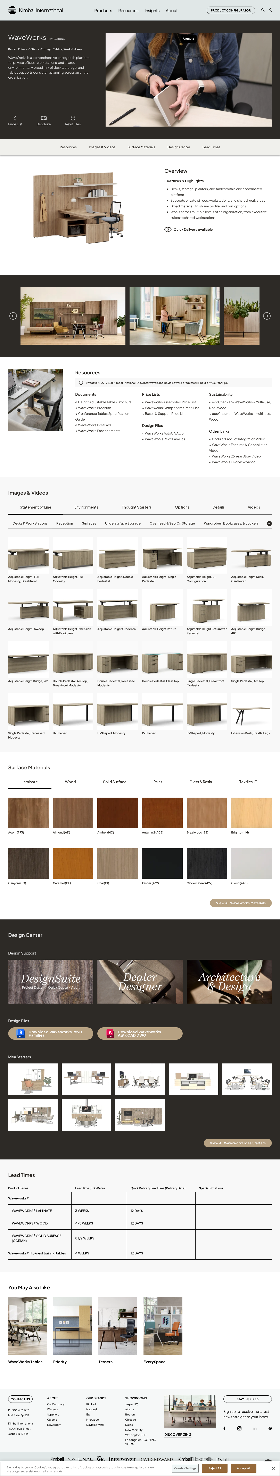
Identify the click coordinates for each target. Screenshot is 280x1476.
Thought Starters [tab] (137, 507)
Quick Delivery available (193, 229)
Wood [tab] (70, 781)
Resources (68, 147)
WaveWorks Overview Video (232, 462)
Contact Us (20, 1399)
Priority (60, 1361)
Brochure (44, 124)
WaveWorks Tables (25, 1361)
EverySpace (154, 1361)
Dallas (129, 1424)
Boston (130, 1414)
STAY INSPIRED (247, 1399)
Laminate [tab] (30, 781)
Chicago (130, 1419)
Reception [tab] (64, 523)
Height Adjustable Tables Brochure (103, 402)
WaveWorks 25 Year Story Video (235, 456)
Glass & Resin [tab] (200, 781)
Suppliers (53, 1414)
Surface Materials (141, 147)
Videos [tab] (254, 507)
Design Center (178, 147)
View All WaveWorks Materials (241, 903)
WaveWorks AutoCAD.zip (163, 433)
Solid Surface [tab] (114, 781)
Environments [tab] (86, 507)
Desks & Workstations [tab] (30, 523)
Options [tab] (182, 507)
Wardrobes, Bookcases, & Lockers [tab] (231, 523)
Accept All (243, 1468)
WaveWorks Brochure (93, 408)
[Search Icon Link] (263, 10)
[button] (28, 555)
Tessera (105, 1361)
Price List (15, 124)
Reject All (215, 1468)
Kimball (91, 1404)
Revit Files (73, 124)
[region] (140, 1468)
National (91, 1409)
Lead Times (211, 147)
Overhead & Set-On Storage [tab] (172, 523)
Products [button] (103, 10)
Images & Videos (102, 147)
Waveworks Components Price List (170, 408)
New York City (133, 1429)
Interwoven (93, 1419)
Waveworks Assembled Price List (169, 402)
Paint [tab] (158, 781)
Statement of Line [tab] (35, 507)
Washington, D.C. (136, 1435)
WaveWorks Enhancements (97, 431)
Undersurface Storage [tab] (123, 523)
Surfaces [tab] (89, 523)
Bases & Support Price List (164, 413)
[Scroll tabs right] (269, 523)
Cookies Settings (185, 1468)
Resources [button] (128, 10)
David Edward (95, 1424)
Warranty (52, 1409)
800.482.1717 (20, 1410)
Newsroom (54, 1424)
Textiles (246, 781)
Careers (52, 1419)
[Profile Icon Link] (270, 10)
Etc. (88, 1414)
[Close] (273, 1468)
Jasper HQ (131, 1404)
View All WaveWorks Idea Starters (238, 1143)
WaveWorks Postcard (93, 425)
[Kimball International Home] (35, 10)
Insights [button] (152, 10)
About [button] (172, 10)
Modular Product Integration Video (237, 439)
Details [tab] (219, 507)
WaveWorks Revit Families (163, 439)
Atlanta (129, 1409)
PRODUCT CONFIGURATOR (231, 10)
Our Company (56, 1404)
